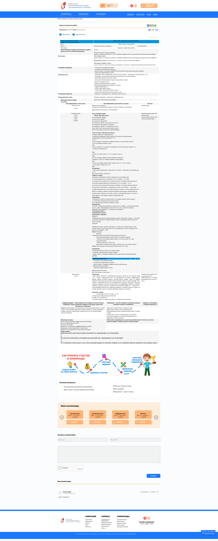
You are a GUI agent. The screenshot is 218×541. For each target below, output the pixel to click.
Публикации (65, 18)
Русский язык (121, 525)
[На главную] (75, 5)
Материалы (101, 14)
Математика (66, 34)
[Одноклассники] (150, 26)
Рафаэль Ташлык (80, 29)
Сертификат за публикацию (105, 520)
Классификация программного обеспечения (78, 387)
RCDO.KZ (59, 18)
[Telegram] (153, 26)
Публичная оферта (93, 533)
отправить (153, 475)
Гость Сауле (67, 492)
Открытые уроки (106, 524)
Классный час (105, 526)
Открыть (74, 422)
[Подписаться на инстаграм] (131, 5)
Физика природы (118, 389)
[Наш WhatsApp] (135, 5)
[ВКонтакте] (148, 26)
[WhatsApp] (155, 26)
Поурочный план (80, 34)
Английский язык (122, 519)
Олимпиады (66, 14)
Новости (130, 14)
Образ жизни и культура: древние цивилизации (79, 389)
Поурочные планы (106, 522)
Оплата (87, 523)
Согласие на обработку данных (82, 533)
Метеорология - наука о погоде (123, 391)
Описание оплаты (101, 533)
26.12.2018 (69, 29)
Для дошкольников (122, 526)
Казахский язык (121, 523)
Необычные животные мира (122, 386)
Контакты (140, 14)
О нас (149, 14)
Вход (155, 14)
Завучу (103, 528)
